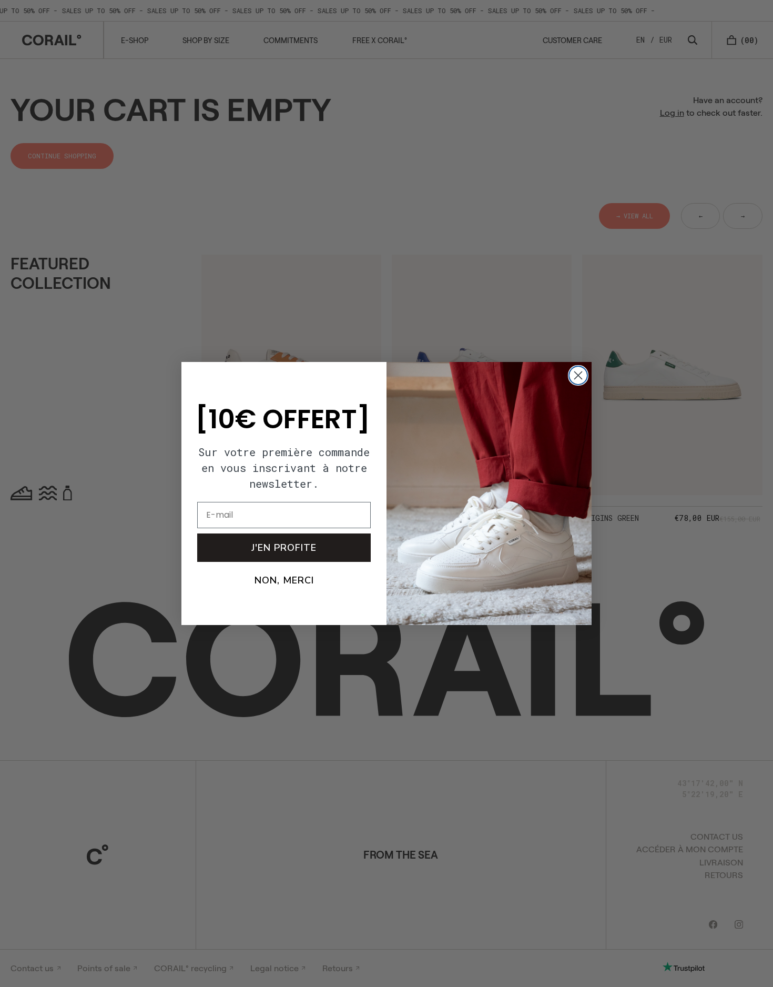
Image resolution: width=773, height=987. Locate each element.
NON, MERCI (284, 580)
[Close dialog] (578, 375)
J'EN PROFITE (284, 547)
